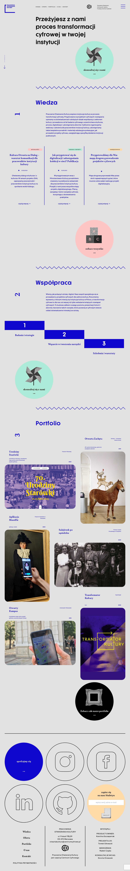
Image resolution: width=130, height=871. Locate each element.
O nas (59, 7)
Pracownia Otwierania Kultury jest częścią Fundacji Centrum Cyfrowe (104, 7)
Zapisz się (106, 813)
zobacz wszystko (94, 248)
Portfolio (51, 7)
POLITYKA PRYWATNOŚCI (25, 863)
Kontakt (65, 7)
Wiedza (38, 7)
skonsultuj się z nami (94, 69)
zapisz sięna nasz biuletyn (106, 794)
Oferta (44, 7)
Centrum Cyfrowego (70, 858)
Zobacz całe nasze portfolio (94, 710)
